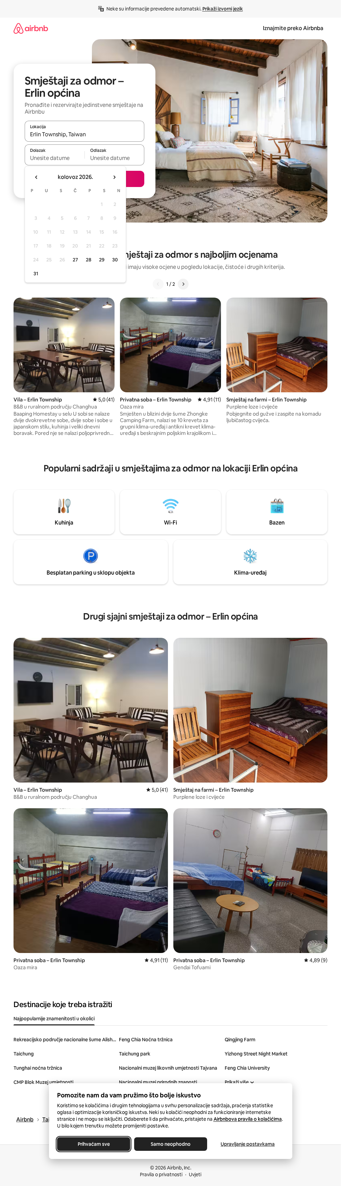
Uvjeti (195, 1174)
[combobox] (84, 134)
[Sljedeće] (183, 284)
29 (101, 260)
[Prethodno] (158, 284)
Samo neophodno (171, 1144)
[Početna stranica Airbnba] (31, 28)
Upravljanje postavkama (248, 1144)
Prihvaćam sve (93, 1144)
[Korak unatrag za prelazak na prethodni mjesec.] (36, 177)
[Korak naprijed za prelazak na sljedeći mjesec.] (114, 177)
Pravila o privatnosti (161, 1174)
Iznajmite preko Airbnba (293, 28)
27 (75, 260)
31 (35, 274)
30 (115, 260)
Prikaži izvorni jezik (222, 9)
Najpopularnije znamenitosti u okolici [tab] (54, 1019)
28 (88, 260)
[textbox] (54, 158)
